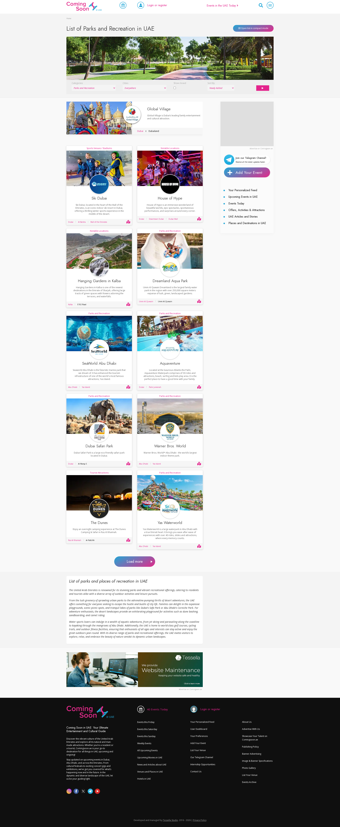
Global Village (159, 109)
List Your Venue (198, 750)
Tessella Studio (170, 820)
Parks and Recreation (170, 230)
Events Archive (249, 782)
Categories (77, 83)
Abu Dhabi (72, 387)
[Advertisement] (247, 124)
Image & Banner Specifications (257, 760)
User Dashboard (198, 729)
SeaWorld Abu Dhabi (99, 363)
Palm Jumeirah (155, 387)
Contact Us (195, 771)
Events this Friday (145, 722)
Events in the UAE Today (222, 6)
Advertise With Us (251, 729)
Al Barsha (82, 222)
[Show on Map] (128, 221)
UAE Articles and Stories (243, 217)
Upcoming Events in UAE (243, 197)
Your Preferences (199, 736)
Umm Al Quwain (146, 301)
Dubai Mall (173, 219)
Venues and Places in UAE (150, 771)
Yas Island (86, 387)
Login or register (157, 5)
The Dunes (99, 522)
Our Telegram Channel (201, 757)
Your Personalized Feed (242, 190)
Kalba (70, 304)
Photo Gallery (249, 767)
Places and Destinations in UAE (247, 223)
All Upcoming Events (147, 750)
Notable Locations (170, 148)
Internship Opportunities (202, 764)
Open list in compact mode (254, 28)
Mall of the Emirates (98, 222)
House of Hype (170, 198)
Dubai (140, 131)
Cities (125, 83)
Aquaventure (170, 363)
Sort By (211, 83)
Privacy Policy (199, 820)
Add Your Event (249, 172)
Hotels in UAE (144, 778)
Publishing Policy (250, 746)
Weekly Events (144, 743)
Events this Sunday (146, 736)
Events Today (236, 203)
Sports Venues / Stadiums (99, 148)
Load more (135, 561)
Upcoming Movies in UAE (149, 757)
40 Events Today (157, 709)
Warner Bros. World (170, 446)
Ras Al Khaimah (74, 540)
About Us (246, 721)
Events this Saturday (147, 729)
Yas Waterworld (170, 522)
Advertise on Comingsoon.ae (261, 148)
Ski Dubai (99, 198)
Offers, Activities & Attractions (246, 210)
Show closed (180, 83)
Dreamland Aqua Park (170, 280)
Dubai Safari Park (99, 446)
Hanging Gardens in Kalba (99, 280)
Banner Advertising (251, 753)
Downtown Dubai (156, 219)
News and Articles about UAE (151, 764)
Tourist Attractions (99, 472)
